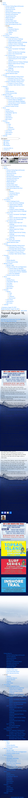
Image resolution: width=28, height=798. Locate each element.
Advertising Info (8, 755)
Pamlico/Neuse (9, 11)
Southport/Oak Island (10, 21)
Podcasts (5, 86)
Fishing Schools (8, 729)
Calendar (5, 135)
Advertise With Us (8, 148)
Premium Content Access (11, 106)
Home (4, 3)
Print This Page (5, 321)
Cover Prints (8, 130)
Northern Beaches (10, 7)
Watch (7, 88)
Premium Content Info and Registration (15, 98)
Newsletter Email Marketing (13, 763)
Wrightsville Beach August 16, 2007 (10, 309)
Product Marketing (11, 765)
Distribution (8, 116)
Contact (7, 109)
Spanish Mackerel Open (11, 73)
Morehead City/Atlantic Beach (13, 12)
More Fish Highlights (13, 104)
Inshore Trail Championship (15, 53)
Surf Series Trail (9, 70)
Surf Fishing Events (10, 55)
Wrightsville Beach (10, 17)
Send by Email (12, 321)
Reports (5, 4)
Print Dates (8, 114)
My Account (11, 129)
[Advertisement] (14, 609)
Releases (10, 27)
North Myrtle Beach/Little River (13, 24)
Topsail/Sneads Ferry (10, 16)
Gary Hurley (24, 310)
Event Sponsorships (11, 761)
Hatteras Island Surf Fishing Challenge (18, 62)
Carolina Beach (9, 19)
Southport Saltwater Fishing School (14, 81)
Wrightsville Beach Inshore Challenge (17, 42)
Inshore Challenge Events (11, 37)
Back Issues (8, 119)
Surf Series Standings (13, 71)
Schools (5, 75)
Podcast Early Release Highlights (16, 101)
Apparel (7, 122)
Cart (9, 126)
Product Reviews (12, 30)
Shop (9, 124)
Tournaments (6, 35)
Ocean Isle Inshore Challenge (15, 39)
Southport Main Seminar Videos (16, 85)
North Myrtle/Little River (12, 673)
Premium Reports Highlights (15, 99)
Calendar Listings (10, 770)
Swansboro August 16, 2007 (9, 307)
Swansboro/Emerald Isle (11, 14)
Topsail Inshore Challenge (14, 40)
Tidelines (10, 32)
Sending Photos (9, 111)
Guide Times (8, 34)
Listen (6, 89)
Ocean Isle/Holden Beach (11, 22)
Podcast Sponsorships (11, 93)
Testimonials (9, 756)
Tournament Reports (13, 29)
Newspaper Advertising (12, 758)
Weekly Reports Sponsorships (14, 768)
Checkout (10, 127)
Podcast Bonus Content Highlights (17, 103)
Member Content (7, 94)
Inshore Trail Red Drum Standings (16, 52)
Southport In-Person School (15, 83)
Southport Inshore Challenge (15, 44)
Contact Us (7, 149)
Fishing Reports (8, 653)
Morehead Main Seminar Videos (16, 80)
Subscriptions (8, 117)
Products (5, 121)
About (4, 108)
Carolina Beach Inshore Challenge (16, 45)
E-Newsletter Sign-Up (11, 112)
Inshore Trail (8, 47)
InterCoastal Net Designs (17, 797)
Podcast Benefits (9, 91)
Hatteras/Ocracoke (10, 9)
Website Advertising (11, 760)
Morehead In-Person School (15, 78)
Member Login (9, 96)
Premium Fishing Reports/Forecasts (14, 6)
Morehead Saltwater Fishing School (14, 76)
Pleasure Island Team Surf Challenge (17, 57)
